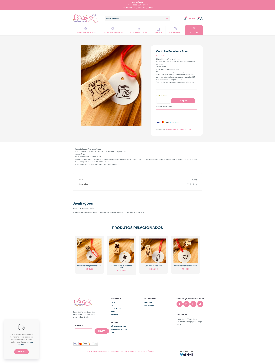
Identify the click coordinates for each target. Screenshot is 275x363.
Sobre (113, 312)
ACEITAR (21, 352)
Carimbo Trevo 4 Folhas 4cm (121, 267)
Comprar (183, 101)
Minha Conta (149, 303)
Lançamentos (116, 309)
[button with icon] (179, 304)
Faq (112, 332)
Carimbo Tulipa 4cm (153, 266)
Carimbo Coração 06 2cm (185, 266)
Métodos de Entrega (118, 326)
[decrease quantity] (158, 100)
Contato (114, 315)
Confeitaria (171, 129)
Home (113, 303)
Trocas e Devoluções (119, 329)
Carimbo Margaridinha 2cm (89, 266)
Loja (112, 306)
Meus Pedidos (149, 306)
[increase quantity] (168, 100)
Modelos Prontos (183, 129)
